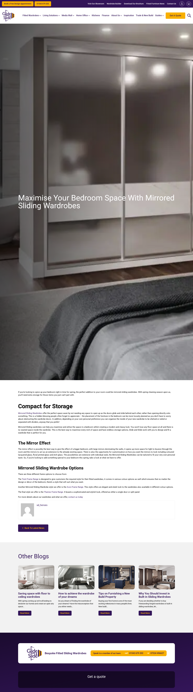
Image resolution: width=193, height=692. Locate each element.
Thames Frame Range (53, 492)
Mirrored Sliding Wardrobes (30, 413)
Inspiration (129, 15)
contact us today (75, 497)
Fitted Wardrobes (31, 15)
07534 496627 (157, 653)
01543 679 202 (43, 4)
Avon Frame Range (75, 487)
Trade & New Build (144, 15)
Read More (24, 613)
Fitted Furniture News (155, 4)
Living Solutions (50, 15)
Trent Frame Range (30, 479)
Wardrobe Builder (114, 4)
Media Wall (67, 15)
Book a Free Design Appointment (17, 4)
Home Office (82, 15)
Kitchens (96, 15)
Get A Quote (175, 15)
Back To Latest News (34, 528)
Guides (158, 15)
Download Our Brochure (134, 4)
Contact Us (171, 4)
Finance (105, 15)
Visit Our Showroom (96, 4)
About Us (115, 15)
